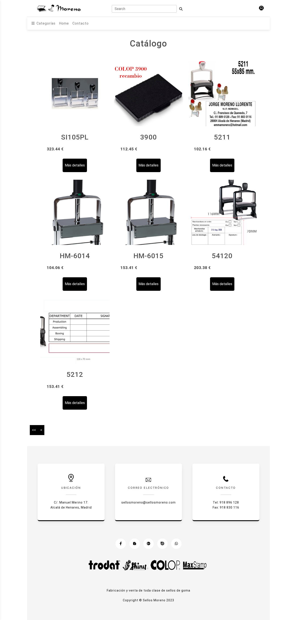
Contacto (80, 23)
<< (34, 430)
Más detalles (75, 165)
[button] (261, 8)
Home (64, 23)
